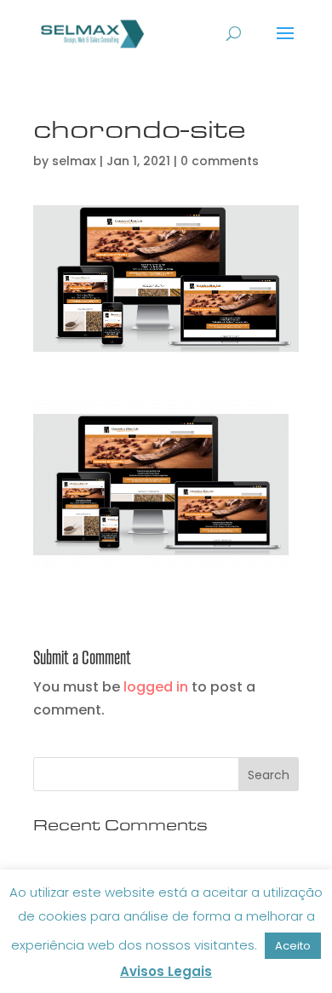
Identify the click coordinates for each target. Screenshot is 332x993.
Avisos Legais (166, 971)
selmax (74, 160)
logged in (155, 687)
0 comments (219, 160)
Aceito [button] (293, 946)
